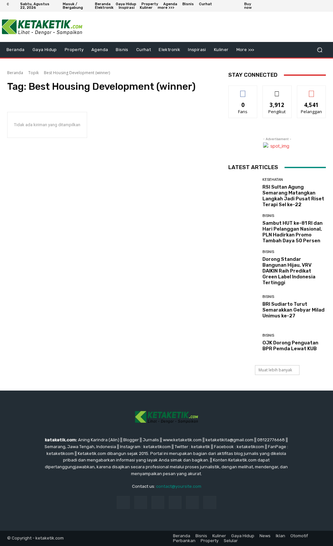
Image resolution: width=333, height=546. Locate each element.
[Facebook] (292, 6)
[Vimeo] (315, 6)
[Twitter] (308, 6)
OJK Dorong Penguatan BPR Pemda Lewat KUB (290, 346)
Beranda (15, 72)
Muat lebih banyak (275, 370)
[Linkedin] (158, 502)
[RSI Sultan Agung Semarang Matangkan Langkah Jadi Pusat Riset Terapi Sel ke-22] (243, 192)
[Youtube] (323, 6)
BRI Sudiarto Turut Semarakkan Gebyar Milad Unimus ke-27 (293, 310)
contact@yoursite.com (178, 486)
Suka (243, 90)
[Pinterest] (175, 502)
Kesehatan (272, 179)
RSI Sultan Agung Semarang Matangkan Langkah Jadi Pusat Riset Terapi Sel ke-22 (293, 195)
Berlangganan (313, 90)
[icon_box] (252, 6)
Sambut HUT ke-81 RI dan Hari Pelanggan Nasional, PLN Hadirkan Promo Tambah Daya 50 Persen (292, 232)
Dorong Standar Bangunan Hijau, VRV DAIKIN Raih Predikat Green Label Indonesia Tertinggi (288, 271)
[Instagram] (300, 6)
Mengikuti (277, 90)
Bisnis (268, 216)
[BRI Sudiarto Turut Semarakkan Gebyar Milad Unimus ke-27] (243, 306)
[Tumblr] (192, 502)
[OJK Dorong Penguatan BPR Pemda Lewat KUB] (243, 342)
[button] (319, 50)
